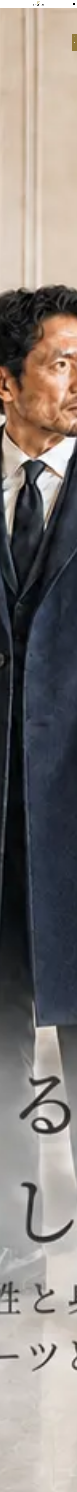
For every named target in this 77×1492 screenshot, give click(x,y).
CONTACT (66, 4)
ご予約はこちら (74, 42)
